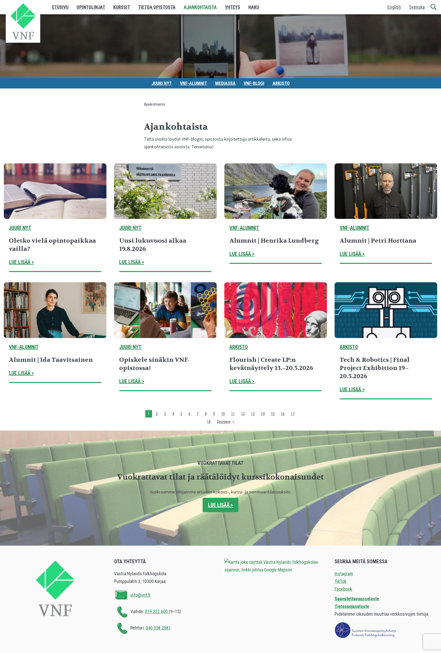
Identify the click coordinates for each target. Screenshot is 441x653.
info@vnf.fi (140, 595)
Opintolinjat (91, 7)
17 (293, 414)
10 (223, 414)
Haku (253, 7)
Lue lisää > (21, 262)
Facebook (343, 589)
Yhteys (232, 7)
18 (209, 422)
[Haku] (434, 7)
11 (233, 414)
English (394, 7)
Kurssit (121, 7)
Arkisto (281, 83)
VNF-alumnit (193, 83)
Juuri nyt (162, 83)
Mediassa (225, 83)
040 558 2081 (158, 628)
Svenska (417, 7)
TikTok (340, 581)
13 (253, 414)
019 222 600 (157, 611)
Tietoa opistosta (157, 7)
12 (243, 414)
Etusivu (60, 7)
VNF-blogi (254, 83)
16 (283, 414)
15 (273, 414)
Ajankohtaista (200, 7)
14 (263, 414)
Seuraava (223, 422)
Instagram (344, 573)
